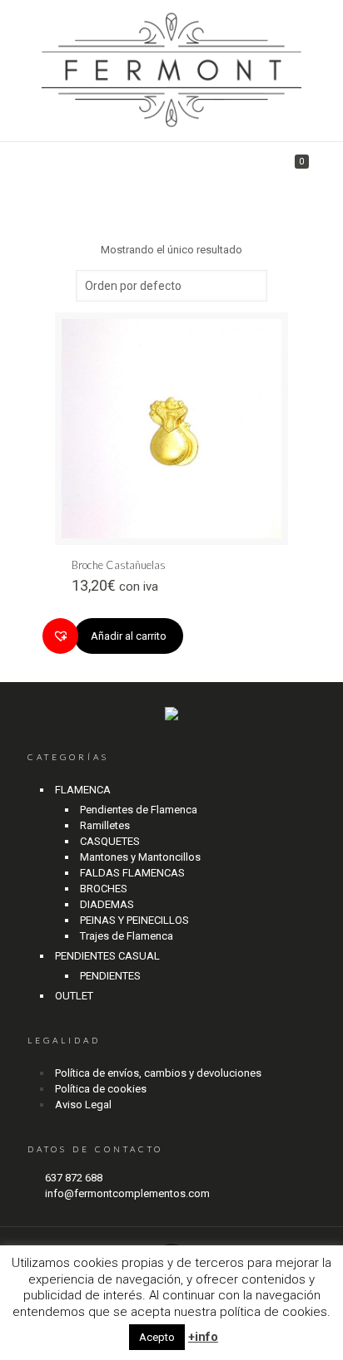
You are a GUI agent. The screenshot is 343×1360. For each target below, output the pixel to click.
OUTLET (74, 995)
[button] (60, 636)
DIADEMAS (107, 904)
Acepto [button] (157, 1337)
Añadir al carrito (129, 636)
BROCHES (103, 888)
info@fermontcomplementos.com (127, 1193)
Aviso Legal (83, 1104)
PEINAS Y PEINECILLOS (134, 920)
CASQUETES (110, 841)
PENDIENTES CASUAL (107, 956)
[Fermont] (171, 70)
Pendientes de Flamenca (138, 809)
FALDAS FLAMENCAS (132, 873)
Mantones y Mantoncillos (140, 857)
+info (203, 1336)
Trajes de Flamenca (126, 936)
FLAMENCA (83, 789)
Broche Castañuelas (119, 565)
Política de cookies (101, 1089)
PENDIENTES (110, 976)
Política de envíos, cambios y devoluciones (158, 1073)
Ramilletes (105, 825)
